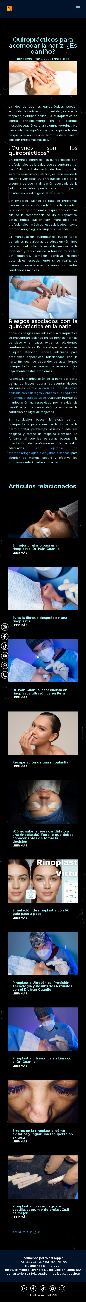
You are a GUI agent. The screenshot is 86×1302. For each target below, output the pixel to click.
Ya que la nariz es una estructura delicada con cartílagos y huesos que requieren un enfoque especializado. (43, 393)
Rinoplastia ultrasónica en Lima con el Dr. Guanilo (43, 1060)
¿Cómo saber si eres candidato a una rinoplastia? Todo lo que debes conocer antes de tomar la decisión (42, 836)
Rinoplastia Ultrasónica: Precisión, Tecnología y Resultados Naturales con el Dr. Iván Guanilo (42, 986)
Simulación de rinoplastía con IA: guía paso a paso (40, 912)
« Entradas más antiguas (24, 1232)
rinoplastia (61, 59)
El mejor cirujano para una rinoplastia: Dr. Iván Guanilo (36, 547)
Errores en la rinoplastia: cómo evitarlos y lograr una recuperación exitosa (42, 1134)
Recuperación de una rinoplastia (40, 762)
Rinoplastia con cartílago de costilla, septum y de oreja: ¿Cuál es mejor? (40, 1209)
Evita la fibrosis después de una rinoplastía (39, 619)
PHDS (53, 1295)
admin (27, 59)
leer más (19, 553)
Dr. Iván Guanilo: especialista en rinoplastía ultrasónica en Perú (39, 691)
